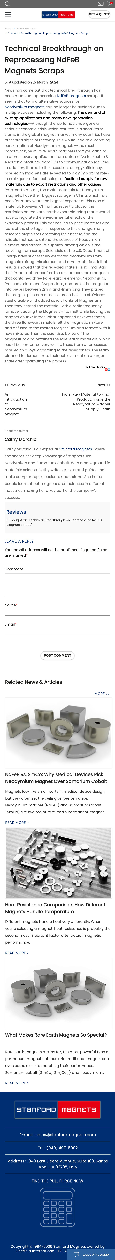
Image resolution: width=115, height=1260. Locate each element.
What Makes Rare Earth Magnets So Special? (56, 1035)
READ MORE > (17, 822)
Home (8, 28)
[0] (107, 3)
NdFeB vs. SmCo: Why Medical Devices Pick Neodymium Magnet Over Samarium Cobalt (56, 778)
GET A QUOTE (99, 14)
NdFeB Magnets (26, 28)
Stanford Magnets (75, 449)
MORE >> (102, 693)
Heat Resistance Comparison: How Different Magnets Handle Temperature (55, 908)
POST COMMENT (57, 655)
